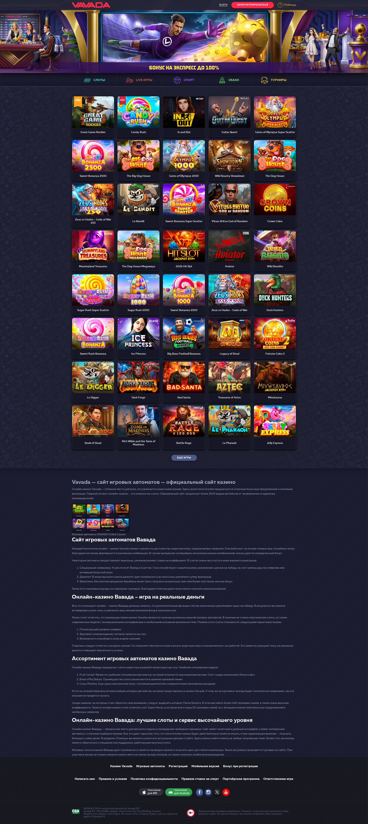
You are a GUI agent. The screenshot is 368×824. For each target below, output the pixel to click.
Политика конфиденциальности (154, 779)
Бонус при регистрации (240, 766)
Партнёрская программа (241, 779)
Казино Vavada (121, 766)
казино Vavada (195, 691)
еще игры (184, 458)
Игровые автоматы (150, 766)
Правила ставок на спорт (200, 779)
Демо (93, 117)
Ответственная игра (278, 779)
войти (223, 5)
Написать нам (85, 779)
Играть (93, 108)
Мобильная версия (205, 766)
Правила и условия (113, 779)
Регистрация (178, 766)
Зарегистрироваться (252, 5)
